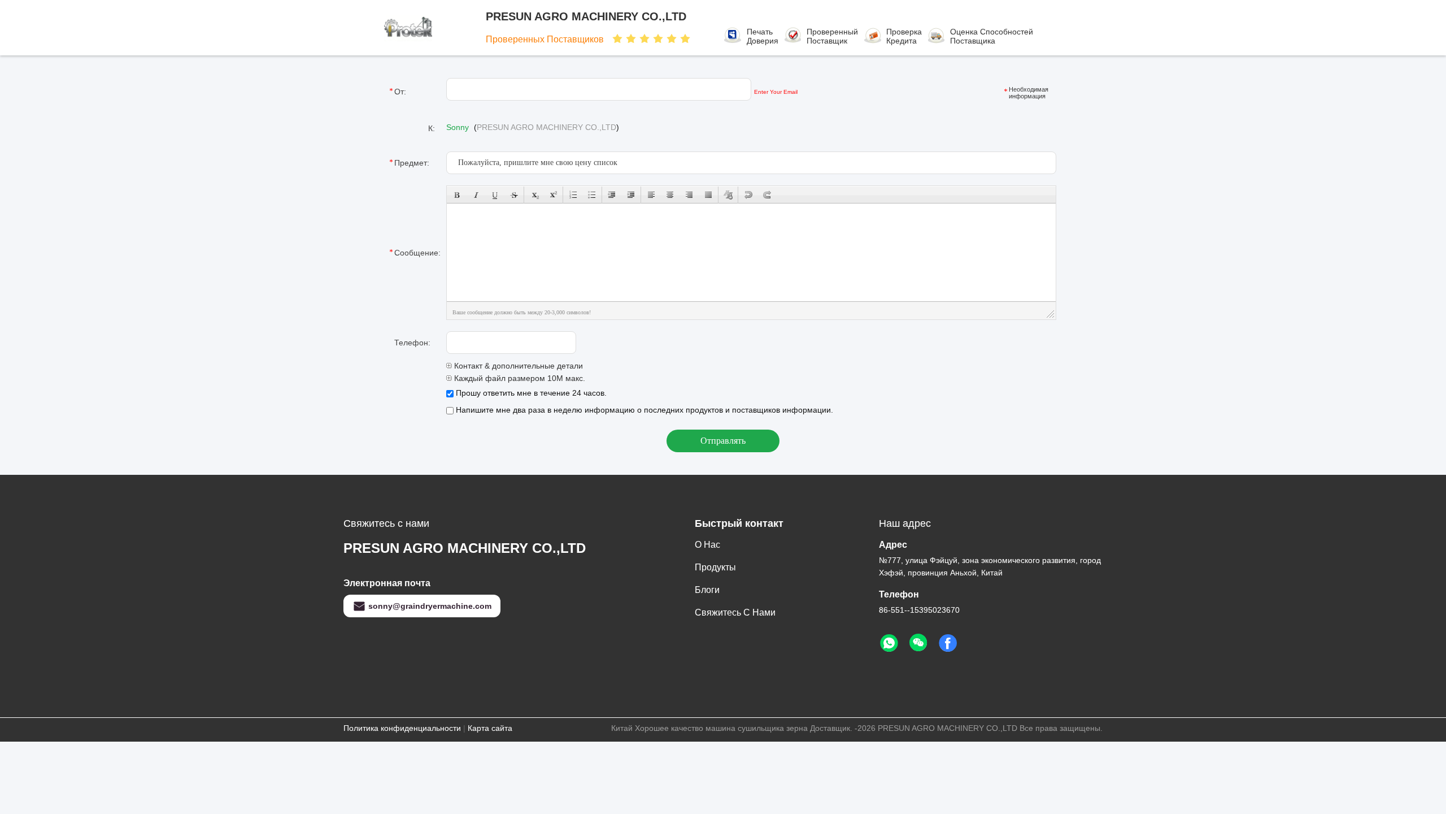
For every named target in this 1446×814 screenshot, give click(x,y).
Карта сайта (490, 728)
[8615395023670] (889, 643)
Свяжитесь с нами (735, 612)
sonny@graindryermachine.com (429, 605)
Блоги (707, 590)
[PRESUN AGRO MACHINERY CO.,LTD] (434, 27)
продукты (715, 567)
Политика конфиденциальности (402, 728)
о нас (707, 544)
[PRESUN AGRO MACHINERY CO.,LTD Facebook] (948, 643)
